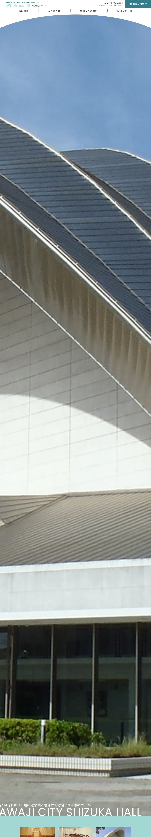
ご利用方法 (54, 10)
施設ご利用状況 (89, 10)
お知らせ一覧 (124, 10)
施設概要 (24, 10)
